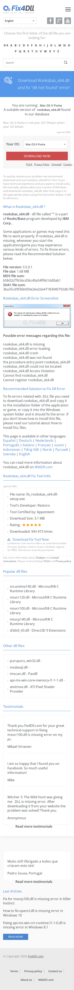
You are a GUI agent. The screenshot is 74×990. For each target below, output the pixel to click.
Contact (67, 164)
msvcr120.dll (19, 597)
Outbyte (40, 557)
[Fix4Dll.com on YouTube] (68, 21)
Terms (14, 971)
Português (11, 445)
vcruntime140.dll (23, 586)
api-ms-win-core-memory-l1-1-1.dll (36, 680)
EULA (29, 164)
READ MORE (15, 936)
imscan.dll (17, 673)
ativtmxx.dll (19, 687)
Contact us (55, 971)
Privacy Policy (42, 164)
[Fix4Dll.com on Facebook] (50, 21)
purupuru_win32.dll (25, 660)
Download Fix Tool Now (31, 539)
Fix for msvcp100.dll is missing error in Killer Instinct (37, 901)
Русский (61, 449)
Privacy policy (63, 561)
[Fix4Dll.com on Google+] (59, 21)
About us (26, 980)
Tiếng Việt (31, 449)
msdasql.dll (19, 667)
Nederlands (44, 440)
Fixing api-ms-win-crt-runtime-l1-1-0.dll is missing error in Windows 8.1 (34, 925)
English (24, 454)
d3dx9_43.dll (19, 630)
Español (9, 440)
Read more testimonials (33, 826)
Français (44, 445)
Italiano (28, 445)
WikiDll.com (44, 467)
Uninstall (56, 164)
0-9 (6, 45)
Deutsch (25, 440)
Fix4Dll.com (36, 956)
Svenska (9, 454)
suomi (59, 445)
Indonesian (11, 449)
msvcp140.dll (20, 619)
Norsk (47, 449)
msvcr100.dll (19, 608)
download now (37, 156)
